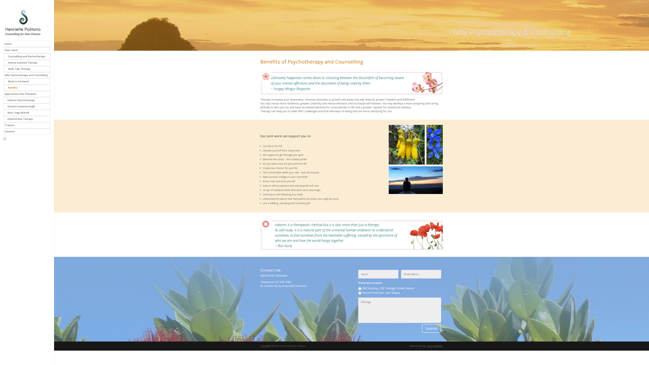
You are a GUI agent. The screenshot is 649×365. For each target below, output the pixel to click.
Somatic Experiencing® (20, 106)
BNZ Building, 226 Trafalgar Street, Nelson (388, 288)
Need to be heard (17, 81)
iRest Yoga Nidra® (17, 112)
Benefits (11, 87)
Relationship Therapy (19, 118)
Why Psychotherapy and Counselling (26, 75)
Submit (431, 328)
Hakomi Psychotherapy (20, 100)
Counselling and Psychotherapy (25, 56)
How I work (11, 50)
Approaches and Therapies (20, 93)
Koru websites (435, 346)
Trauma (9, 125)
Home (8, 43)
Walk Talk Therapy (17, 68)
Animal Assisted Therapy (21, 62)
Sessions (10, 131)
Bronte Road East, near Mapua (381, 293)
